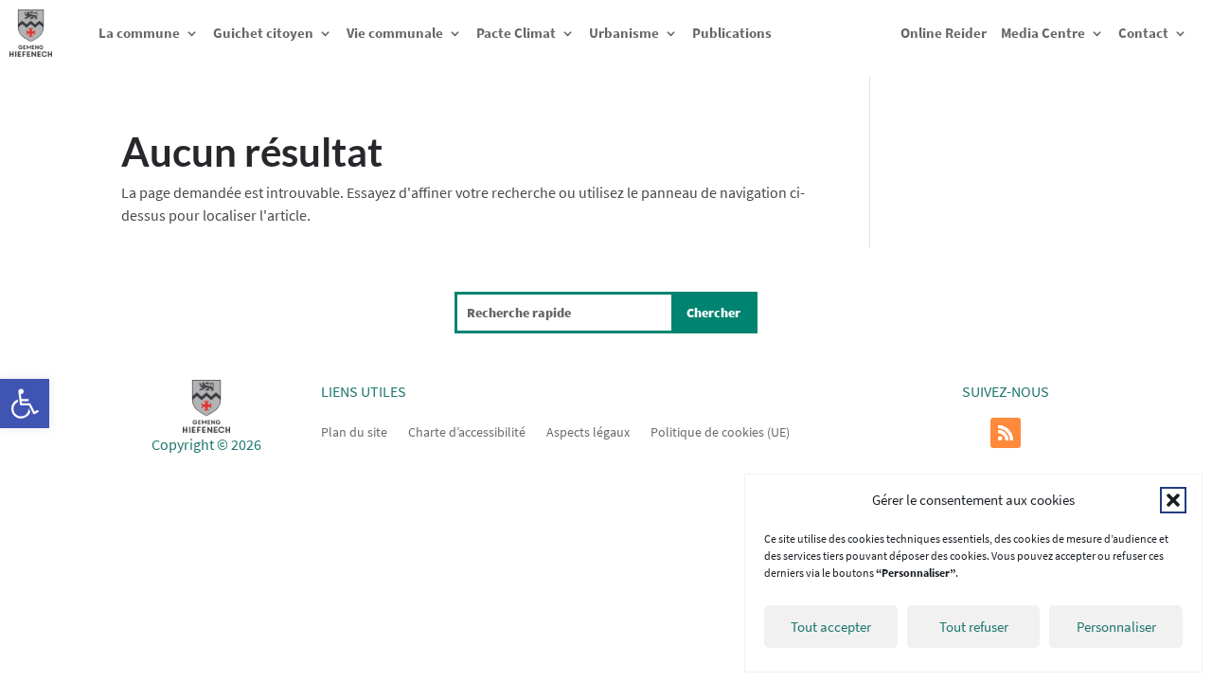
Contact (1143, 33)
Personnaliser (1116, 627)
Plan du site (354, 431)
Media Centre (1043, 33)
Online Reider (943, 33)
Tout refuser (973, 627)
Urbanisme (624, 33)
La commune (139, 33)
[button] (24, 403)
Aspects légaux (588, 431)
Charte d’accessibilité (467, 431)
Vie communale (395, 33)
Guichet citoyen (263, 33)
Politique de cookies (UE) (720, 431)
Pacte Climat (516, 33)
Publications (732, 33)
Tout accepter (831, 627)
